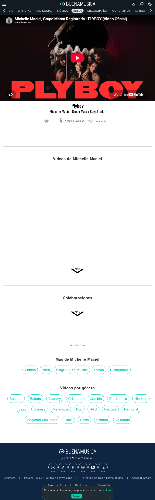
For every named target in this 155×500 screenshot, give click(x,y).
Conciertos (121, 10)
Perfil (46, 369)
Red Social (44, 10)
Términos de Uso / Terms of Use (102, 478)
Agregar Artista (141, 478)
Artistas (24, 10)
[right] (150, 10)
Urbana (102, 419)
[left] (4, 10)
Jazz (22, 409)
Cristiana (75, 398)
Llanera (39, 409)
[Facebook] (73, 467)
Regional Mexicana (42, 419)
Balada (35, 398)
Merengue (61, 409)
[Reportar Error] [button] (77, 345)
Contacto (9, 478)
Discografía (119, 369)
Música (62, 10)
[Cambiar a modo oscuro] (150, 4)
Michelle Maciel (60, 111)
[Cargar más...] (77, 271)
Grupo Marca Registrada (88, 111)
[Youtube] (93, 467)
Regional (131, 409)
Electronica (118, 398)
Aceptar (76, 495)
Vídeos (77, 10)
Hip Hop (140, 398)
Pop (79, 409)
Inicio (9, 10)
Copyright (104, 485)
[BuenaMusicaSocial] (53, 467)
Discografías (97, 10)
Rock (69, 419)
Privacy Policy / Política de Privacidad (48, 478)
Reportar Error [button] (57, 485)
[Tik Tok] (63, 467)
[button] (97, 121)
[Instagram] (83, 467)
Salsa (84, 419)
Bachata (16, 398)
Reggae (110, 409)
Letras (140, 10)
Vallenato (122, 419)
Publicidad (81, 485)
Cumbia (96, 398)
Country (54, 398)
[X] (103, 467)
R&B (93, 409)
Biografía (63, 369)
